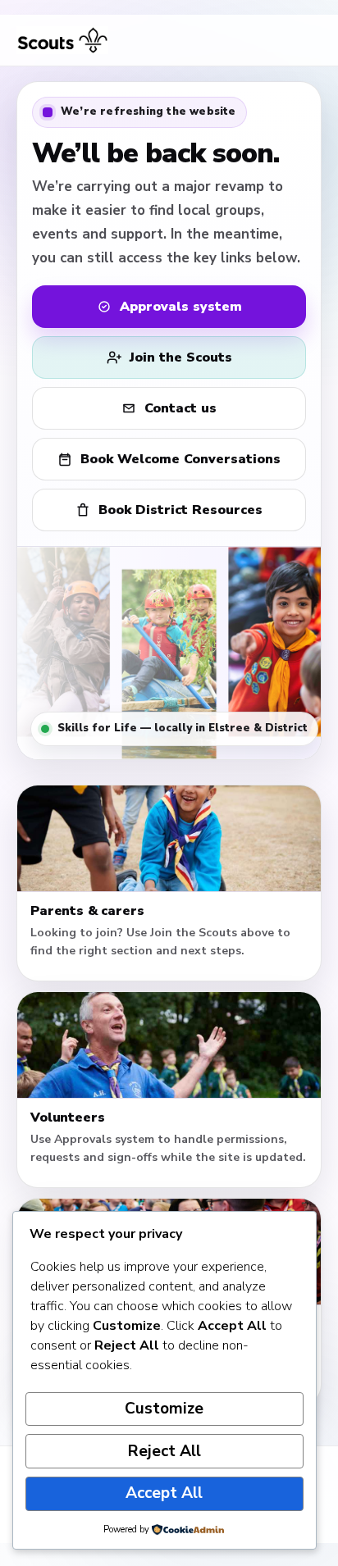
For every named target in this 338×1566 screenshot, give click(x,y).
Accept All (164, 1493)
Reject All (164, 1451)
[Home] (62, 40)
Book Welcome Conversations (180, 459)
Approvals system (181, 307)
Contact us (180, 408)
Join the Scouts (181, 357)
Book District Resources (180, 510)
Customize (164, 1408)
